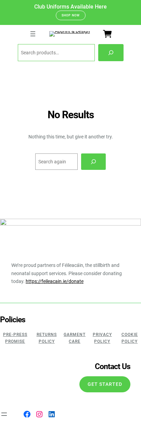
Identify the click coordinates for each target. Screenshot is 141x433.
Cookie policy (129, 338)
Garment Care (75, 338)
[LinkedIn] (52, 414)
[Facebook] (27, 414)
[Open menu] (33, 34)
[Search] (111, 52)
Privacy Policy (102, 338)
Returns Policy (47, 338)
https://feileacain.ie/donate (55, 281)
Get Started (105, 384)
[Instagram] (39, 414)
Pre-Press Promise (15, 338)
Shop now (71, 15)
